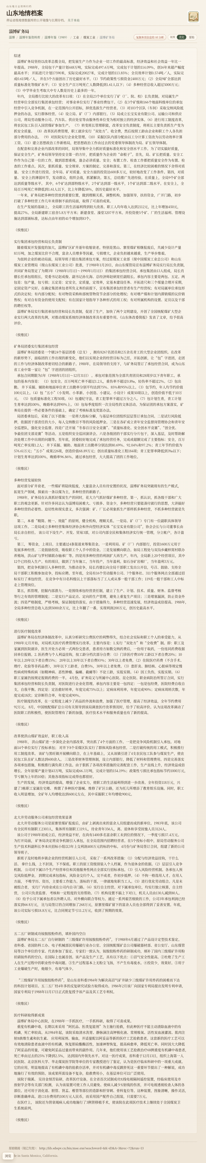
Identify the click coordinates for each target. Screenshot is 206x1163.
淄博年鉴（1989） (56, 37)
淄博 (12, 37)
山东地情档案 (24, 13)
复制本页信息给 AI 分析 (150, 37)
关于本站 (74, 20)
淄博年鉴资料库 (29, 37)
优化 (181, 37)
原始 (191, 37)
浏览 (8, 1156)
